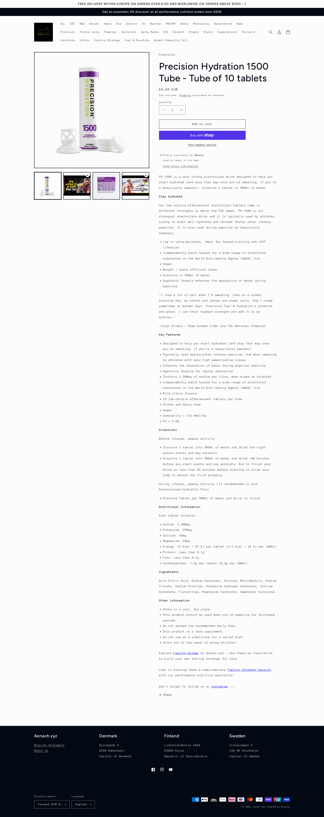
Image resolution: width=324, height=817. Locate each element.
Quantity (165, 102)
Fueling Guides (186, 653)
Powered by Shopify (278, 807)
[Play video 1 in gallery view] (77, 186)
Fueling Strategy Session (249, 670)
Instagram (220, 686)
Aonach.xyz (259, 807)
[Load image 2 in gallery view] (106, 186)
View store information (181, 166)
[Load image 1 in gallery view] (48, 186)
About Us (41, 750)
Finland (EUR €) (50, 804)
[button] (270, 32)
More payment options (202, 144)
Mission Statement (49, 745)
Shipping (185, 95)
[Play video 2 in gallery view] (135, 186)
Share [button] (168, 694)
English (81, 804)
